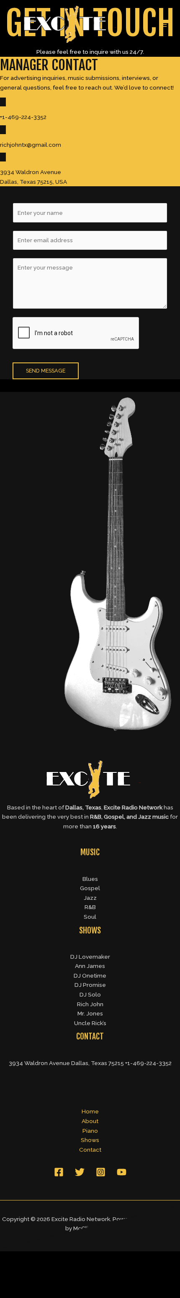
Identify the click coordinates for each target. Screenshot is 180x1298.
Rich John (90, 1004)
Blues (90, 878)
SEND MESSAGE (45, 370)
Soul (90, 916)
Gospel (90, 888)
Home (90, 1111)
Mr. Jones (90, 1013)
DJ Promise (90, 984)
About (90, 1121)
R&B (90, 907)
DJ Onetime (90, 975)
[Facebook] (59, 1172)
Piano (90, 1130)
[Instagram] (100, 1172)
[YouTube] (121, 1172)
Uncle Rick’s (90, 1023)
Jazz (90, 897)
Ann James (90, 965)
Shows (90, 1140)
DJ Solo (90, 994)
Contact (90, 1149)
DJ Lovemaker (90, 956)
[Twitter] (80, 1172)
